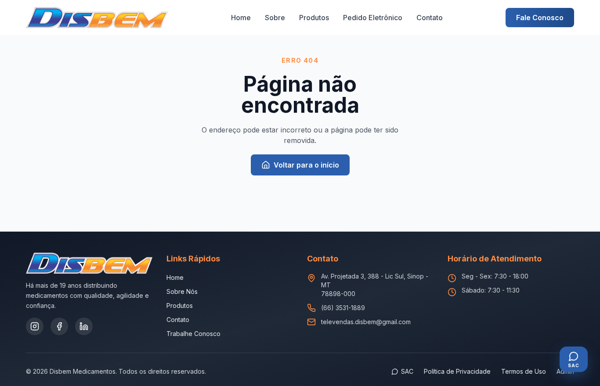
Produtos (314, 17)
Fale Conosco (540, 17)
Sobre (275, 17)
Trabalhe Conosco (193, 333)
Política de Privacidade (457, 371)
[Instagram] (34, 326)
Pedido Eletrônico (372, 17)
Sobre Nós (182, 291)
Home (241, 17)
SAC (407, 371)
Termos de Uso (523, 371)
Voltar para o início (306, 165)
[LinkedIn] (84, 326)
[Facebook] (59, 326)
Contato (429, 17)
